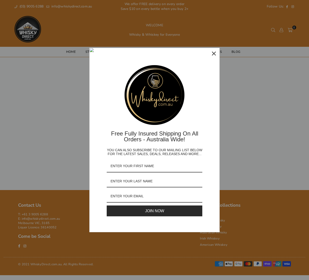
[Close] (214, 53)
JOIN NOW (154, 211)
